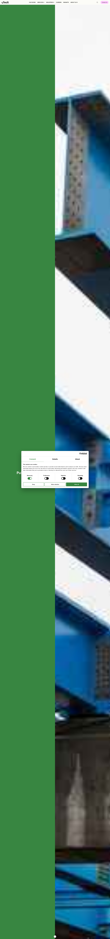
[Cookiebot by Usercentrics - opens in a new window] (80, 454)
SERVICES (40, 2)
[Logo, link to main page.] (5, 2)
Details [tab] (55, 459)
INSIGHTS (66, 2)
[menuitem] (32, 3)
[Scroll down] (55, 936)
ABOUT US (73, 2)
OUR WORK (32, 2)
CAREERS (58, 2)
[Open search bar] (97, 2)
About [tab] (77, 459)
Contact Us (104, 2)
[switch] (46, 478)
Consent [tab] (32, 459)
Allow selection (55, 484)
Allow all (76, 484)
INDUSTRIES (49, 2)
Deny (33, 484)
